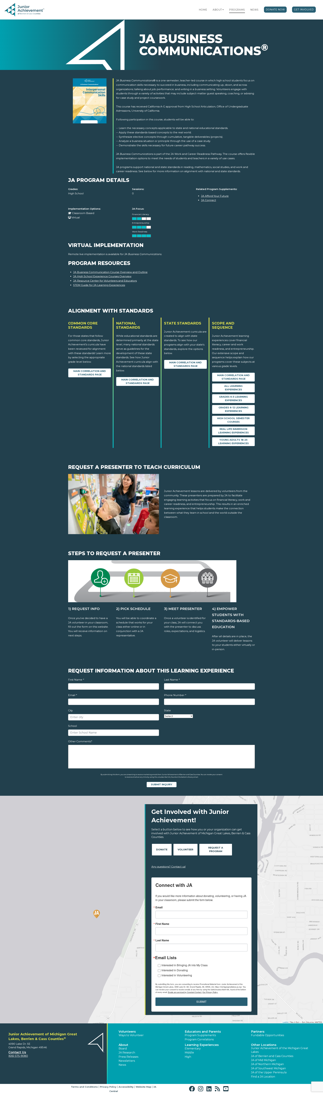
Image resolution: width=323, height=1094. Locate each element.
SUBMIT (201, 1002)
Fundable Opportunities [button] (267, 1035)
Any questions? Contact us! (168, 866)
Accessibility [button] (126, 1086)
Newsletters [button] (127, 1060)
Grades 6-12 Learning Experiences (233, 409)
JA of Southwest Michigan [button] (268, 1068)
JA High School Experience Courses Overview (102, 276)
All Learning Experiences (233, 388)
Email (72, 695)
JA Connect (208, 200)
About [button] (123, 1044)
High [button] (188, 1056)
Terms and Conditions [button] (84, 1086)
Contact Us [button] (17, 1052)
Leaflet (285, 1022)
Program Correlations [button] (199, 1039)
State (167, 710)
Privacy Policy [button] (108, 1086)
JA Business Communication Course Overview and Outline (110, 272)
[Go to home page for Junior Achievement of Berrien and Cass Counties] (30, 10)
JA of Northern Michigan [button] (267, 1064)
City (70, 710)
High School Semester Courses (233, 420)
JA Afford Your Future (215, 196)
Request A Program (215, 849)
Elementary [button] (193, 1048)
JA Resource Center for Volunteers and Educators (105, 280)
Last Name (172, 679)
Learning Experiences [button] (202, 1044)
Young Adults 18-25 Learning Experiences (233, 441)
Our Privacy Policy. (210, 992)
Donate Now (275, 9)
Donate (161, 849)
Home (203, 9)
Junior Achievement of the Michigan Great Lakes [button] (279, 1050)
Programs (237, 9)
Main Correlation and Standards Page (89, 373)
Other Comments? (80, 741)
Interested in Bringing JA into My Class (185, 965)
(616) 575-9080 (18, 1056)
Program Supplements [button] (200, 1035)
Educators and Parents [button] (203, 1031)
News (254, 9)
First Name (76, 679)
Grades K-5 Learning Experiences (233, 398)
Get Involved (304, 9)
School (72, 725)
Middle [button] (189, 1052)
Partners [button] (257, 1031)
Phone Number (175, 695)
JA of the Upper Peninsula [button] (268, 1072)
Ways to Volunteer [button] (131, 1035)
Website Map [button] (143, 1086)
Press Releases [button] (128, 1056)
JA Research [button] (127, 1052)
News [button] (122, 1064)
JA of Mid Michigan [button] (263, 1060)
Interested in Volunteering (177, 975)
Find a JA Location (263, 1076)
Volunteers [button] (127, 1031)
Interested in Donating (175, 970)
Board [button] (123, 1048)
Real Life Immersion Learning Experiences (233, 431)
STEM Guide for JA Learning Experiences (99, 285)
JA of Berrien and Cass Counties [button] (272, 1056)
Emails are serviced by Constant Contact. (185, 992)
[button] (223, 9)
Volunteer (185, 849)
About (217, 9)
